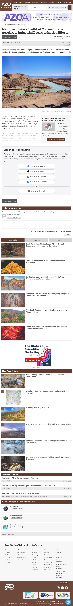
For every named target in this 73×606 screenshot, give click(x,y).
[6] (13, 332)
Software (35, 570)
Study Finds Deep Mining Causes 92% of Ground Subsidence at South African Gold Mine (45, 245)
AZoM (6, 550)
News (11, 24)
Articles (34, 552)
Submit (67, 234)
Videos (34, 562)
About (58, 550)
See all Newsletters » (9, 534)
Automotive (14, 506)
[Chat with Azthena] (68, 602)
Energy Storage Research (18, 525)
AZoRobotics (8, 555)
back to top (63, 582)
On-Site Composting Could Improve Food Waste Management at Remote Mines (45, 278)
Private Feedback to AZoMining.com (59, 231)
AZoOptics (8, 560)
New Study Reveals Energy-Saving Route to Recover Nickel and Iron (46, 311)
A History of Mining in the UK (37, 407)
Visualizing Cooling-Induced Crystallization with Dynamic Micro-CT (48, 392)
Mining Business (19, 24)
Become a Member (50, 562)
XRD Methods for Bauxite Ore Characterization (20, 493)
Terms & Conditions (59, 561)
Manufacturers (49, 560)
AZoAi (19, 555)
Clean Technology (16, 516)
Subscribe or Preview (16, 508)
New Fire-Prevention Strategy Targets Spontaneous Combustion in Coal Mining (46, 327)
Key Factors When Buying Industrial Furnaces (20, 478)
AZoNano (7, 552)
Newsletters (48, 565)
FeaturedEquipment (36, 239)
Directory (35, 2)
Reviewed (67, 45)
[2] (13, 266)
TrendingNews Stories (13, 239)
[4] (13, 300)
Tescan (8, 489)
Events (34, 565)
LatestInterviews (60, 239)
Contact (58, 555)
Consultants (48, 555)
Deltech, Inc (9, 481)
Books (34, 557)
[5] (13, 316)
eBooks (34, 560)
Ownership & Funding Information (60, 575)
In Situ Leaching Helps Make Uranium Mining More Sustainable (46, 261)
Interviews (47, 550)
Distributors (48, 557)
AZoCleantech (9, 557)
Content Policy (60, 571)
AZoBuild (7, 562)
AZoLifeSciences (22, 560)
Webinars (47, 552)
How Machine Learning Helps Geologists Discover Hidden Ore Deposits (49, 441)
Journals (34, 567)
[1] (13, 250)
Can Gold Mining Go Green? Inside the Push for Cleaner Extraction (48, 458)
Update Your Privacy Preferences (17, 603)
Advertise (59, 557)
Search (58, 552)
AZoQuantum (21, 552)
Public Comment (38, 231)
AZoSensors (21, 550)
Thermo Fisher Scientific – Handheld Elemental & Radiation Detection (26, 496)
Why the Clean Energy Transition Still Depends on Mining (48, 424)
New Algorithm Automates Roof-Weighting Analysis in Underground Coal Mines (47, 294)
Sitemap (59, 568)
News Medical (21, 557)
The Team (47, 570)
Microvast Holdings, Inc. (11, 50)
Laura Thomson (15, 42)
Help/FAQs (47, 567)
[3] (13, 283)
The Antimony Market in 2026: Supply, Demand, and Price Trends (47, 375)
